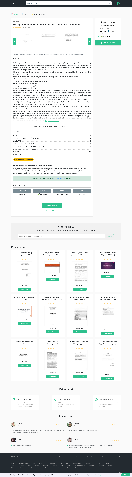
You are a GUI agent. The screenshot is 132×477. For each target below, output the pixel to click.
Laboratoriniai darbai (77, 463)
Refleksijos (77, 467)
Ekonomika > (14, 10)
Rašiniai (108, 463)
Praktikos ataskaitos (79, 465)
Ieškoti (109, 236)
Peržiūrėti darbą (52, 205)
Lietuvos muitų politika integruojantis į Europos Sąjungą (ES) (108, 299)
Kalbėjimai (13, 467)
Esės (33, 463)
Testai (29, 465)
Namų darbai (89, 463)
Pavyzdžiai (99, 463)
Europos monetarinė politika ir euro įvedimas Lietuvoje (33, 10)
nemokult (16, 3)
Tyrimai (37, 465)
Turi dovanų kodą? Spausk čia (52, 210)
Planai (68, 467)
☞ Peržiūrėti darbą (59, 178)
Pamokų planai (59, 467)
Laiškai (68, 465)
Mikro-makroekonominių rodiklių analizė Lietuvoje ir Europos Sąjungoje (24, 344)
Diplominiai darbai (24, 463)
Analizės (13, 463)
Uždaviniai (45, 465)
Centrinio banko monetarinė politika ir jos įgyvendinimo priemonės (79, 344)
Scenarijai (86, 467)
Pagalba (75, 456)
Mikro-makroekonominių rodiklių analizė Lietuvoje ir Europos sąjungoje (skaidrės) (108, 255)
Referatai (22, 194)
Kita (62, 465)
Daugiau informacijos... (52, 121)
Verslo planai (23, 467)
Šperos (22, 465)
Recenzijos (14, 465)
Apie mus (61, 456)
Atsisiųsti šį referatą (108, 43)
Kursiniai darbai (64, 463)
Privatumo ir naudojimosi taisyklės (111, 456)
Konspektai (53, 463)
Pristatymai (92, 465)
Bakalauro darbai (47, 467)
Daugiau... (101, 475)
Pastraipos (101, 465)
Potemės (110, 465)
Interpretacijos (42, 463)
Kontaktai (90, 456)
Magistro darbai (35, 467)
